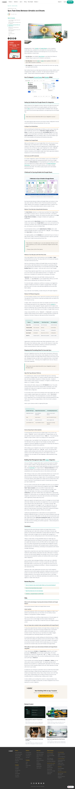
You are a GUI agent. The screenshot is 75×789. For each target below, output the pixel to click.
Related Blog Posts (11, 33)
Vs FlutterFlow (17, 770)
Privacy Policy (28, 765)
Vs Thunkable (17, 773)
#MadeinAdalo (39, 766)
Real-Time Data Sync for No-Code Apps (34, 590)
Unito (38, 60)
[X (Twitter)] (31, 783)
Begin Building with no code (46, 695)
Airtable (36, 48)
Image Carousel (60, 763)
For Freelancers (28, 754)
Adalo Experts (39, 758)
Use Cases (27, 757)
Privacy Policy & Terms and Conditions (37, 786)
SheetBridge (32, 467)
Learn (21, 1)
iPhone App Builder (18, 752)
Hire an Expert (30, 1)
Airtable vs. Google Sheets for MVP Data (35, 593)
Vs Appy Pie (17, 776)
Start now (14, 50)
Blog (26, 763)
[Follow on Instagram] (15, 38)
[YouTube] (41, 783)
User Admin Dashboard (51, 761)
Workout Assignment (61, 756)
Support (59, 1)
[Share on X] (9, 38)
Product (10, 1)
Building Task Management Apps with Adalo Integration (14, 30)
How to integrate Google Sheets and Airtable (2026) (14, 20)
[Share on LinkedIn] (13, 38)
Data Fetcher (41, 56)
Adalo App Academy (40, 754)
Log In (65, 1)
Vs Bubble (17, 768)
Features (35, 1)
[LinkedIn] (39, 783)
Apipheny (53, 304)
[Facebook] (36, 783)
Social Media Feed (61, 764)
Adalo (28, 108)
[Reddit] (44, 783)
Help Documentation (40, 752)
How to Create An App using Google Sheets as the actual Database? (41, 585)
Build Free (70, 1)
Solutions (15, 1)
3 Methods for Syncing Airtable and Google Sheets (14, 25)
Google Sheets (44, 48)
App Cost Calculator (40, 760)
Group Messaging (61, 768)
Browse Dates (49, 769)
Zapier (42, 60)
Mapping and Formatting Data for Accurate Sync (13, 28)
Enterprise (17, 760)
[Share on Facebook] (11, 38)
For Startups (28, 755)
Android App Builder (18, 754)
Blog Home (9, 5)
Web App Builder (18, 755)
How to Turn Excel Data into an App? (34, 587)
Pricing (25, 1)
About (27, 762)
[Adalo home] (4, 2)
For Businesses (28, 752)
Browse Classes (50, 767)
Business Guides (14, 5)
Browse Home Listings (51, 770)
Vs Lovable (17, 775)
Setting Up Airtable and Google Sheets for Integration (14, 23)
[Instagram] (34, 783)
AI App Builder (17, 757)
